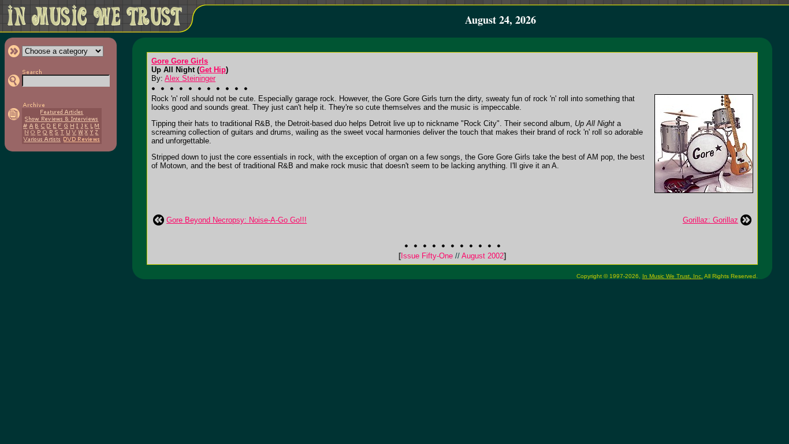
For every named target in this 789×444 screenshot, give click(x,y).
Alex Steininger (190, 78)
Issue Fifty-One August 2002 (452, 255)
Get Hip (212, 69)
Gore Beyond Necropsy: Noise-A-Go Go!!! (236, 220)
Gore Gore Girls (179, 61)
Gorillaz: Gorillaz (710, 220)
